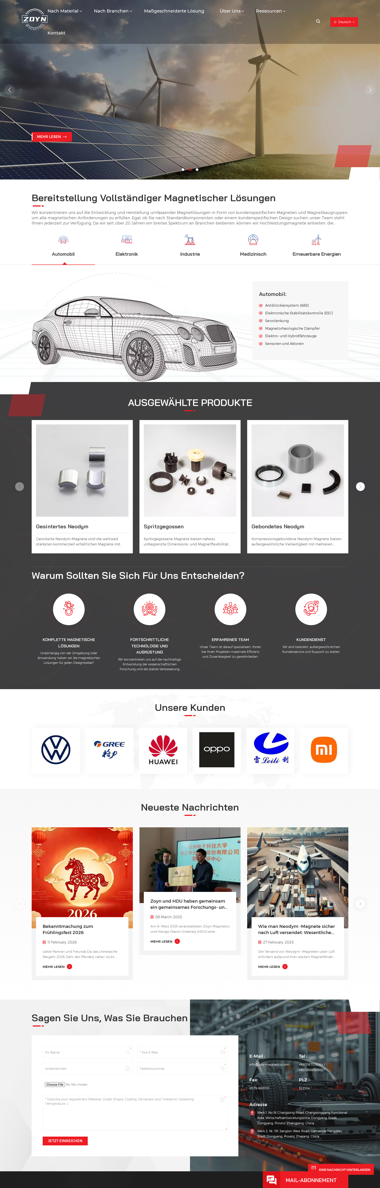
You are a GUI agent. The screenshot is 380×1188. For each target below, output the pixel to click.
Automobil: (273, 294)
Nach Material (63, 11)
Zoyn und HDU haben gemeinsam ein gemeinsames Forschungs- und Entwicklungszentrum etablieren (189, 904)
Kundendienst (311, 639)
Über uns (230, 11)
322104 (304, 1088)
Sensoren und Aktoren (284, 343)
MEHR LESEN (49, 141)
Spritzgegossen (164, 526)
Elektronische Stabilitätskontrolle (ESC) (299, 313)
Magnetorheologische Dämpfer (292, 328)
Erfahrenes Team (230, 639)
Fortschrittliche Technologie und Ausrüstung (149, 646)
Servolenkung (277, 321)
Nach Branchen (111, 11)
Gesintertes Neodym (62, 526)
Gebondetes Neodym (278, 526)
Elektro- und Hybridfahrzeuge (291, 336)
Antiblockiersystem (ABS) (287, 305)
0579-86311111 (259, 1088)
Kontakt (56, 33)
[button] (183, 169)
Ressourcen (269, 11)
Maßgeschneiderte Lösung (174, 11)
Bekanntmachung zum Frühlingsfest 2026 (68, 929)
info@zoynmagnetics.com (269, 1064)
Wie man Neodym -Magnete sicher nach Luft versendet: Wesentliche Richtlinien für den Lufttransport (296, 930)
